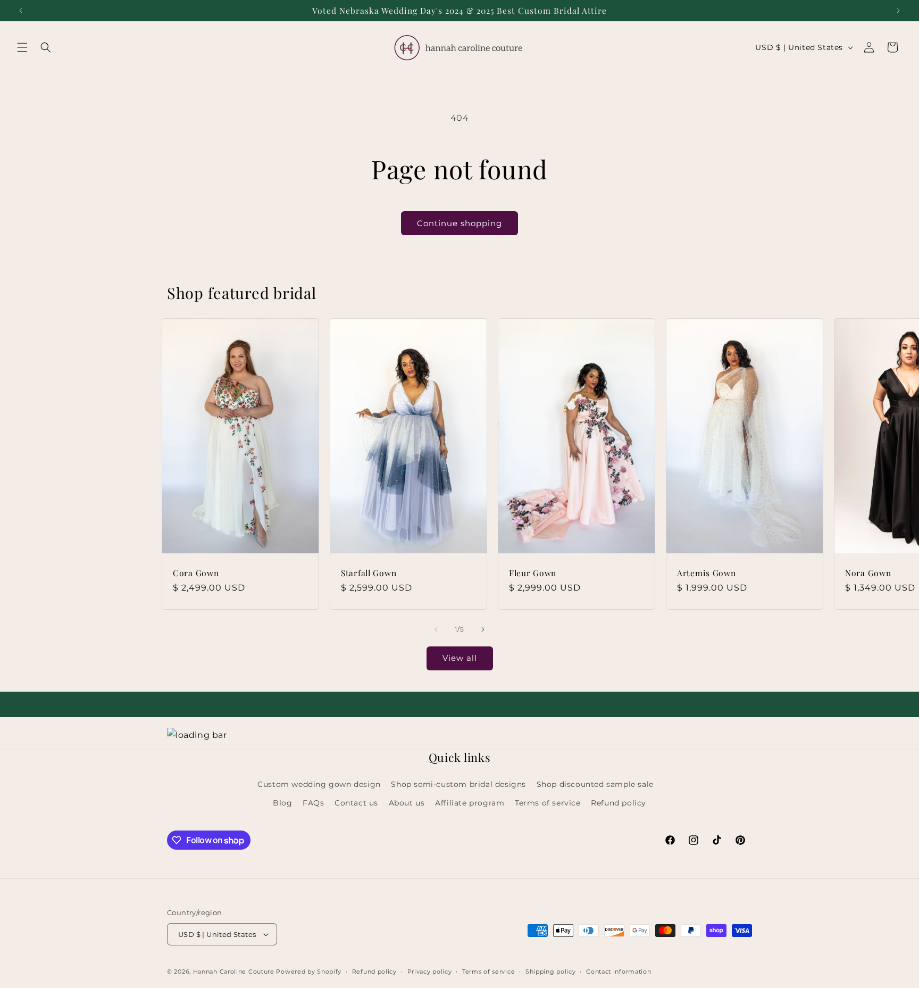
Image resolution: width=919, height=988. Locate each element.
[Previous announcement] (20, 11)
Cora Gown (196, 573)
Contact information (618, 971)
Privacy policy (429, 971)
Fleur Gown (532, 573)
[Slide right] (483, 629)
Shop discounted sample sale (595, 784)
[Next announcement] (898, 11)
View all (459, 658)
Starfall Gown (368, 573)
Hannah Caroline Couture (233, 971)
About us (407, 803)
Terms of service (548, 803)
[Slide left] (436, 629)
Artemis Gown (706, 573)
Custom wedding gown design (319, 784)
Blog (282, 803)
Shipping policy (550, 971)
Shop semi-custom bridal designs (458, 784)
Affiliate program (469, 803)
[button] (22, 47)
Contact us (356, 803)
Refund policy (618, 803)
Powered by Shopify (308, 971)
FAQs (313, 803)
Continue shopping (459, 223)
